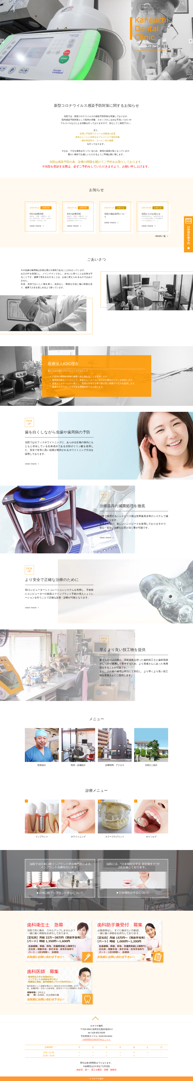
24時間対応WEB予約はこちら (96, 1039)
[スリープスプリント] (115, 816)
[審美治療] (78, 816)
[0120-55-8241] (152, 7)
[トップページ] (135, 33)
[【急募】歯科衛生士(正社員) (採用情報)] (59, 941)
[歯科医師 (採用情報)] (59, 986)
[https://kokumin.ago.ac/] (133, 878)
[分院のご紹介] (151, 745)
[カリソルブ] (151, 816)
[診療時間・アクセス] (115, 745)
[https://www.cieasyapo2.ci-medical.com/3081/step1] (188, 234)
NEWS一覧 (160, 236)
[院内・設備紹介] (78, 745)
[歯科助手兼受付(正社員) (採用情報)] (129, 941)
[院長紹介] (42, 745)
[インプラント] (42, 816)
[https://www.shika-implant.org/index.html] (60, 878)
